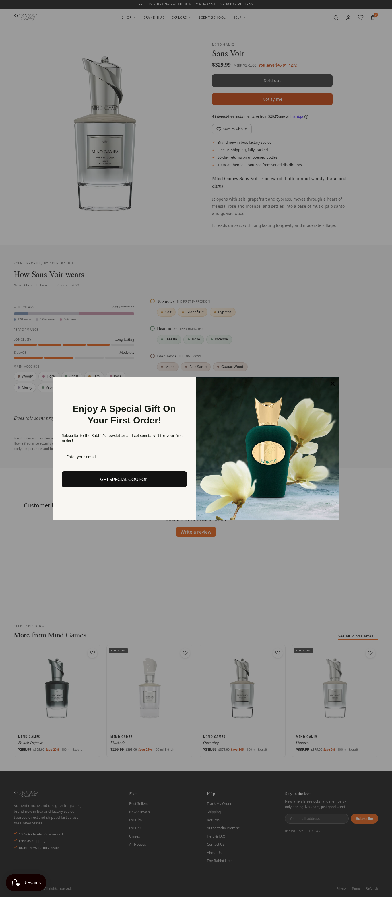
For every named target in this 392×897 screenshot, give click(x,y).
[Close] (332, 384)
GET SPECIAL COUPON (124, 479)
